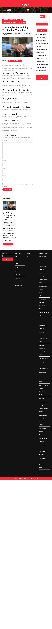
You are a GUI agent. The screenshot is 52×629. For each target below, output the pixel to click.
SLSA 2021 (6, 10)
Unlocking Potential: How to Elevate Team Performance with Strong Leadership (42, 67)
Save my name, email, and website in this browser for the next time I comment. (17, 185)
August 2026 (17, 256)
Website (4, 175)
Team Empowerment (43, 434)
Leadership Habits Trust (44, 358)
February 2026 (18, 278)
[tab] (28, 10)
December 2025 (18, 285)
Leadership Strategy (43, 368)
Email (4, 168)
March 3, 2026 (8, 222)
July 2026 (17, 260)
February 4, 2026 (9, 33)
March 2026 (17, 274)
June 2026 (17, 263)
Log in (28, 256)
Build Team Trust (42, 256)
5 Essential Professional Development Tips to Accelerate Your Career (41, 37)
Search (42, 16)
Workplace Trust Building (16, 19)
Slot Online (41, 398)
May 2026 (17, 267)
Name (4, 160)
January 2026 (18, 281)
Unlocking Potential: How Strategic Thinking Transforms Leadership (41, 52)
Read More (9, 244)
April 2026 (17, 271)
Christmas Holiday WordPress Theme (22, 478)
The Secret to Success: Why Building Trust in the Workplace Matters (9, 215)
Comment (5, 140)
